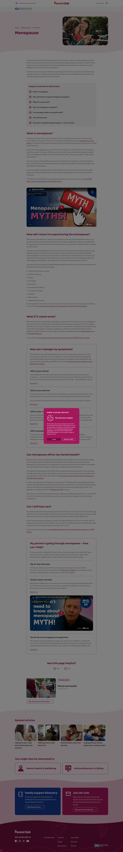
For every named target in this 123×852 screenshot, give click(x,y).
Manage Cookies (68, 439)
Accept (54, 439)
